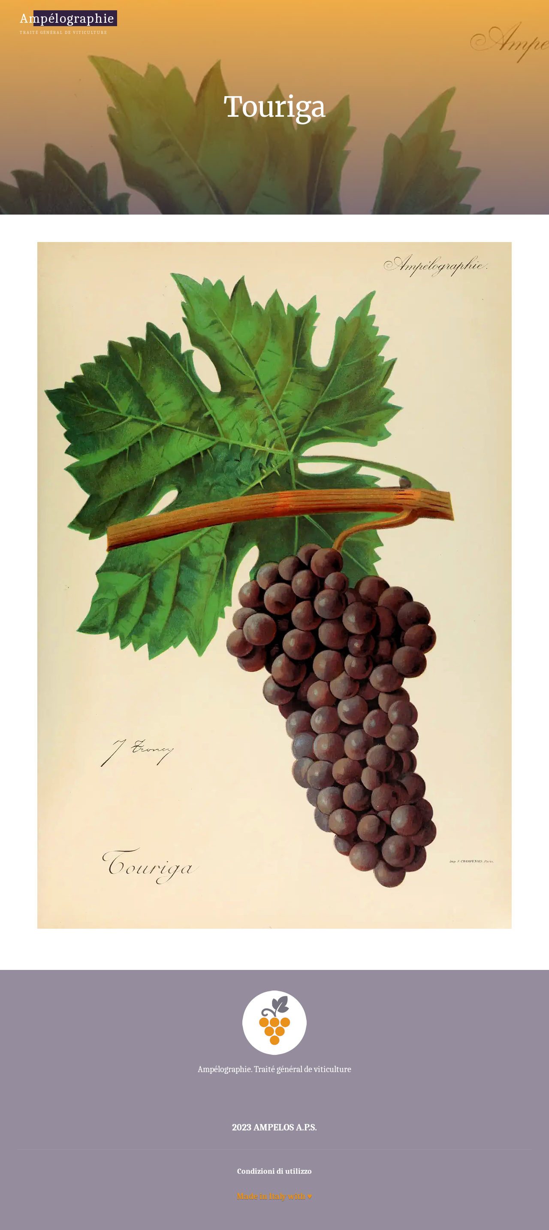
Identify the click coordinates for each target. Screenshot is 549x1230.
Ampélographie (67, 18)
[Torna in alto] (515, 1196)
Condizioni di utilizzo (274, 1171)
